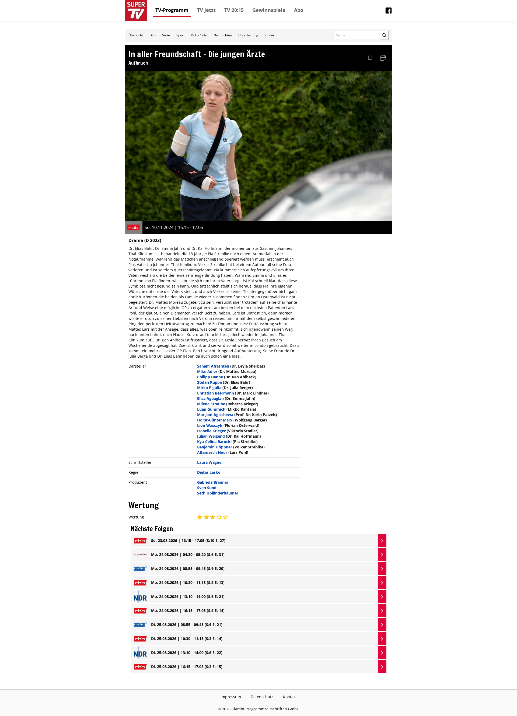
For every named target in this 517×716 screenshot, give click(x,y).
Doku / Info (199, 35)
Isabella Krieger (211, 430)
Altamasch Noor (212, 452)
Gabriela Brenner (212, 482)
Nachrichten (223, 35)
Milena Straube (211, 403)
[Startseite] (136, 10)
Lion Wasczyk (209, 425)
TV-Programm (171, 10)
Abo (298, 10)
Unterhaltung (248, 35)
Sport (180, 35)
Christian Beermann (215, 393)
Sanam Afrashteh (213, 366)
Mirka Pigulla (209, 387)
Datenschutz (262, 696)
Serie (166, 35)
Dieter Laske (208, 472)
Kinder (269, 35)
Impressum (231, 696)
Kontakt (290, 696)
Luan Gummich (211, 409)
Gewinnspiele (268, 10)
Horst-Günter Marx (214, 420)
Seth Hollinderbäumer (217, 493)
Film (152, 35)
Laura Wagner (210, 462)
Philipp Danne (210, 376)
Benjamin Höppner (214, 446)
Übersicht (135, 35)
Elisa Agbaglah (210, 398)
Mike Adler (207, 371)
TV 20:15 (234, 10)
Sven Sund (206, 487)
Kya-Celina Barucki (214, 441)
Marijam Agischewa (215, 414)
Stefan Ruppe (209, 382)
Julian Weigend (211, 436)
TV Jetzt (206, 10)
